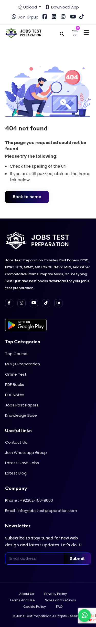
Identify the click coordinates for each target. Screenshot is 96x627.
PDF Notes (14, 394)
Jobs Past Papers (21, 405)
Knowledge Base (21, 415)
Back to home (27, 197)
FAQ (59, 606)
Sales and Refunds (60, 600)
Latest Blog (16, 473)
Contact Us (16, 442)
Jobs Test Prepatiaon (33, 616)
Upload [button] (30, 7)
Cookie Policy (34, 606)
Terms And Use (22, 600)
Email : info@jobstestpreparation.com (41, 510)
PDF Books (14, 384)
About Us (26, 593)
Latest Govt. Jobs (22, 463)
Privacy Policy (55, 593)
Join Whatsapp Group (26, 452)
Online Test (16, 374)
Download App (64, 7)
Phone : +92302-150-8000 (29, 500)
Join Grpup (27, 17)
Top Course (16, 353)
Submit (77, 558)
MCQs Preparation (22, 364)
